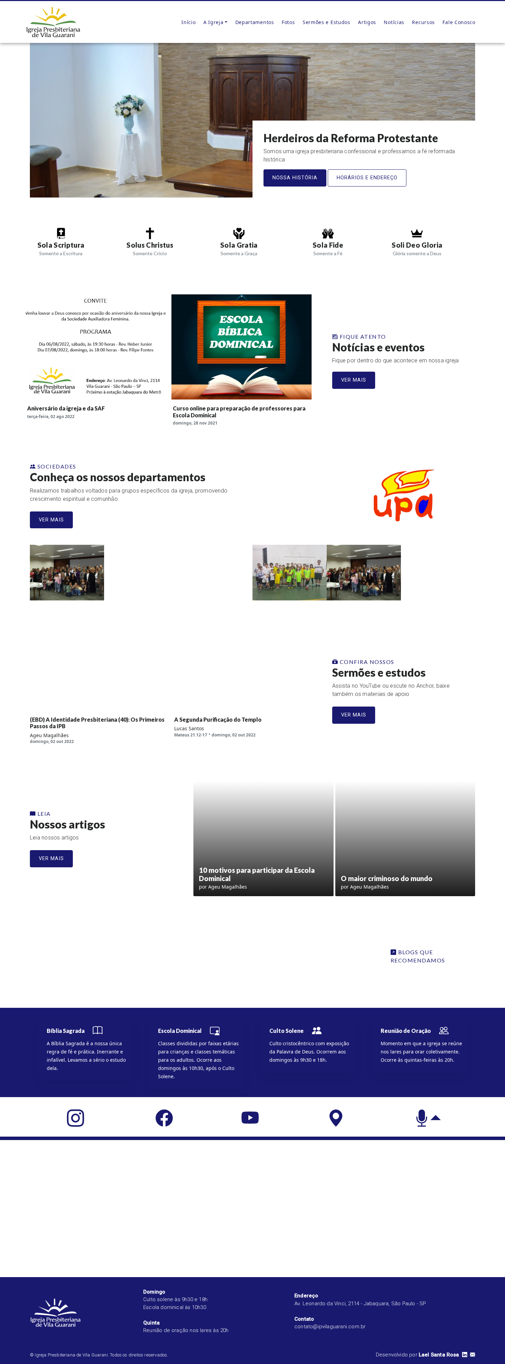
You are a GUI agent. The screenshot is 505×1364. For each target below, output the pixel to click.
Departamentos (254, 22)
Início (188, 22)
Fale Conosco (458, 22)
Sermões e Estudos (326, 22)
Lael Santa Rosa (439, 1355)
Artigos (367, 22)
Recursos (423, 22)
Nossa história (294, 178)
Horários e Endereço (367, 178)
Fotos (288, 22)
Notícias (394, 22)
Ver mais (353, 380)
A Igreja (213, 22)
